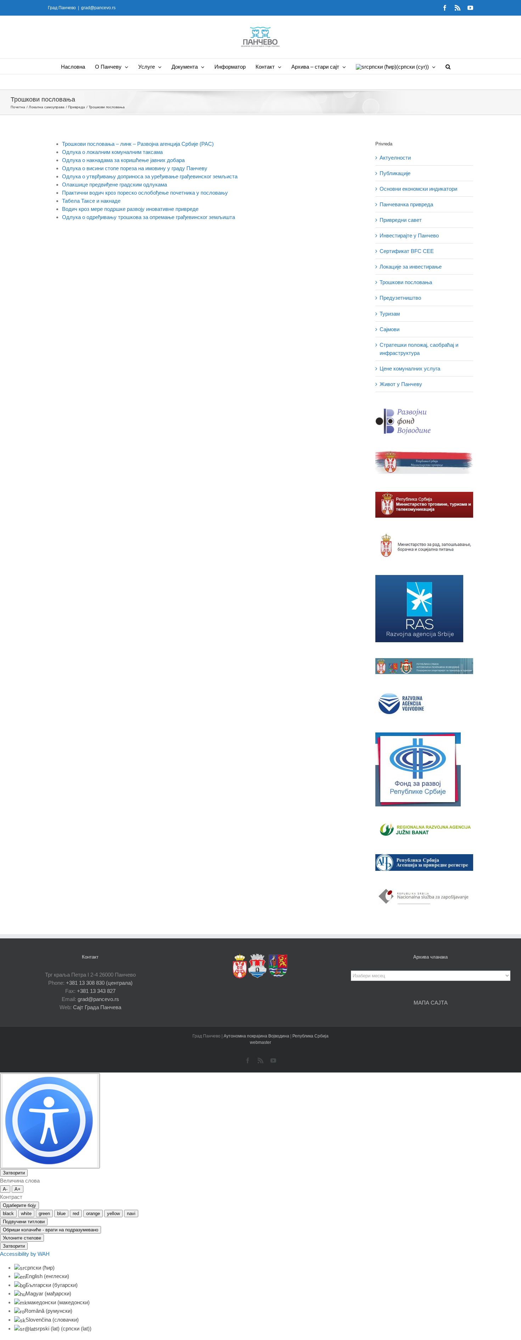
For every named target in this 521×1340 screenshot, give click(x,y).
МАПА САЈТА (431, 1003)
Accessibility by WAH (25, 1254)
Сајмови (389, 329)
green (44, 1213)
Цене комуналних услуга (410, 369)
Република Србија (310, 1036)
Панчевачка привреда (406, 204)
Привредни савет (401, 220)
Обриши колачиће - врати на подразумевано (50, 1229)
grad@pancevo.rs (98, 7)
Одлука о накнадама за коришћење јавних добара (123, 160)
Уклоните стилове (22, 1238)
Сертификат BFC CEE (407, 251)
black (8, 1213)
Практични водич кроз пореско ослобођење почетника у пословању (145, 193)
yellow (113, 1213)
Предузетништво (400, 298)
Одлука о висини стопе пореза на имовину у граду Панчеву (134, 168)
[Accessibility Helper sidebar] (50, 1120)
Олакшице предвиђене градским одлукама (114, 185)
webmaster (260, 1042)
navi (131, 1213)
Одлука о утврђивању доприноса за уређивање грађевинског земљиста (149, 176)
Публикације (395, 173)
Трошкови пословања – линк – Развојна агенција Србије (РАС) (138, 144)
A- (5, 1189)
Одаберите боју (19, 1205)
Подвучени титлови (24, 1221)
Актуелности (395, 158)
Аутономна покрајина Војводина (257, 1036)
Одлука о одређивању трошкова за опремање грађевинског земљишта (148, 217)
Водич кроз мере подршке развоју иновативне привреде (130, 209)
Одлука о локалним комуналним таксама (112, 152)
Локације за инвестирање (411, 267)
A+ (18, 1189)
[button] (448, 66)
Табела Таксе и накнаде (91, 201)
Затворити (14, 1172)
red (76, 1213)
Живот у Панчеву (401, 384)
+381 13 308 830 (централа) (99, 983)
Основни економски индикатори (418, 189)
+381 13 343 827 (96, 991)
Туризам (390, 314)
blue (61, 1213)
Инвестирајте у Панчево (409, 235)
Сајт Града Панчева (97, 1007)
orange (93, 1213)
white (26, 1213)
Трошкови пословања (406, 282)
